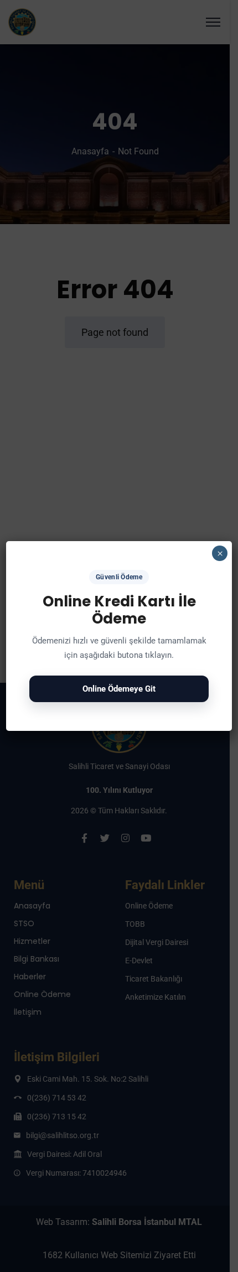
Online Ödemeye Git (119, 689)
